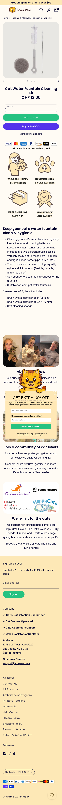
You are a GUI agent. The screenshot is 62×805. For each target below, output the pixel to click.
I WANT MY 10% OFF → (31, 426)
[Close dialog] (54, 392)
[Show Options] (49, 420)
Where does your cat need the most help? (26, 416)
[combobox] (30, 420)
